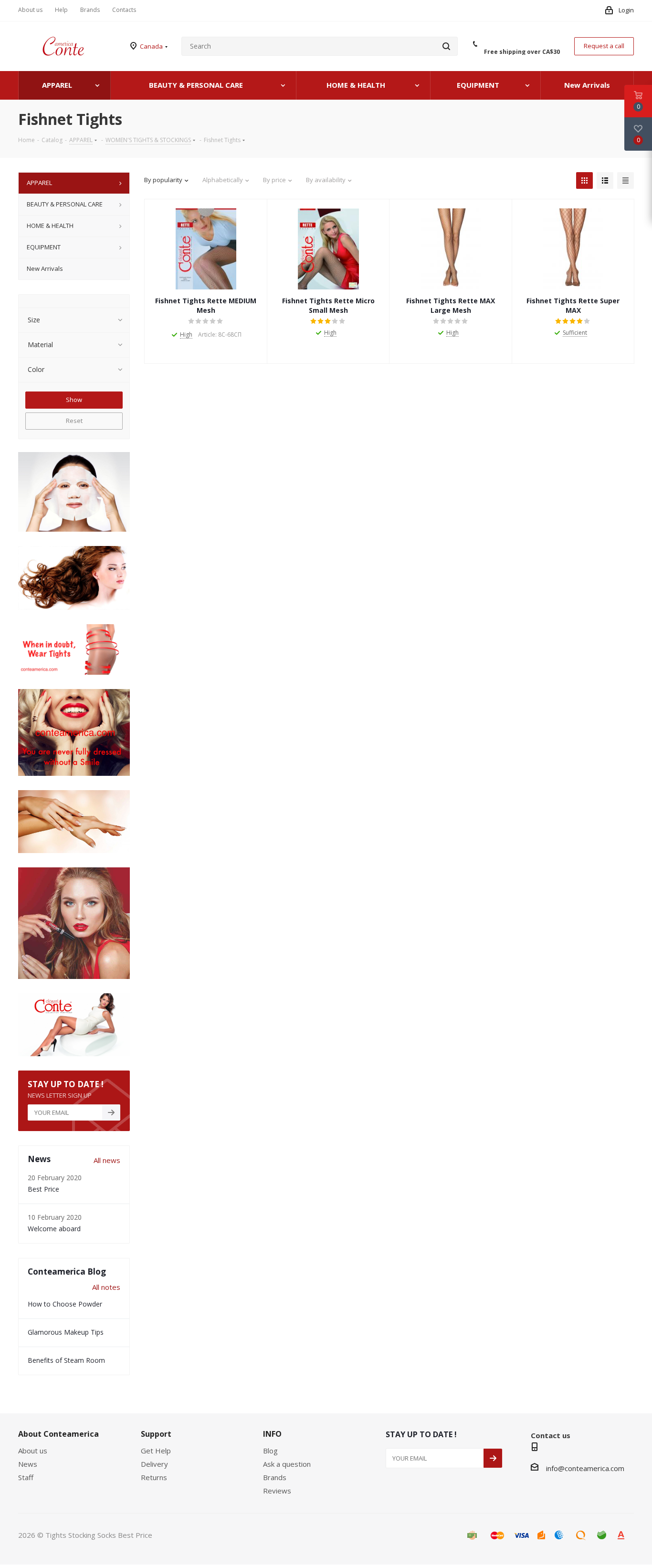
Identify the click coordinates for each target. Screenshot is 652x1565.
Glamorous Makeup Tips (66, 1332)
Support (156, 1434)
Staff (25, 1477)
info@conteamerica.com (585, 1468)
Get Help (156, 1450)
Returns (154, 1477)
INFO (272, 1434)
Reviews (277, 1490)
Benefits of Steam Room (66, 1360)
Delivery (154, 1464)
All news (107, 1160)
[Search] (446, 46)
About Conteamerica (58, 1434)
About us (32, 1450)
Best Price (43, 1189)
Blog (270, 1450)
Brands (274, 1477)
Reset (74, 420)
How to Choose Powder (65, 1303)
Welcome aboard (54, 1228)
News (27, 1464)
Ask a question (287, 1464)
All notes (106, 1287)
